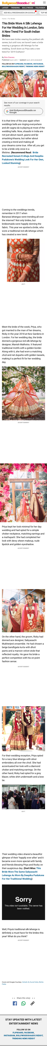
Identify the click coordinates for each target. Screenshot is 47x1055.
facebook (29, 1032)
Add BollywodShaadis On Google (19, 13)
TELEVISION (40, 8)
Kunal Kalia (34, 982)
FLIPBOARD (18, 64)
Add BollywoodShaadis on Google (22, 111)
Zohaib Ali (25, 982)
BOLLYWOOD (27, 8)
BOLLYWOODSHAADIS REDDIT (13, 66)
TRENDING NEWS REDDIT (35, 66)
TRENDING (15, 8)
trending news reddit (23, 1038)
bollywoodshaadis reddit (29, 1035)
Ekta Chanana (9, 57)
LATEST (5, 8)
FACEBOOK (28, 64)
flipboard (18, 1032)
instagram (9, 1035)
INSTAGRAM (38, 64)
